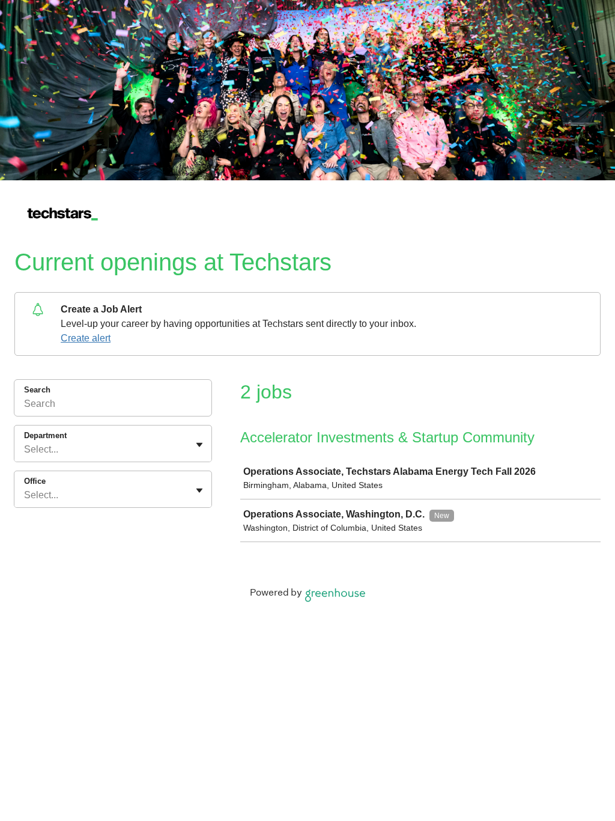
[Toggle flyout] (199, 445)
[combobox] (25, 449)
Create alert (86, 338)
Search (37, 389)
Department (45, 435)
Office (35, 481)
